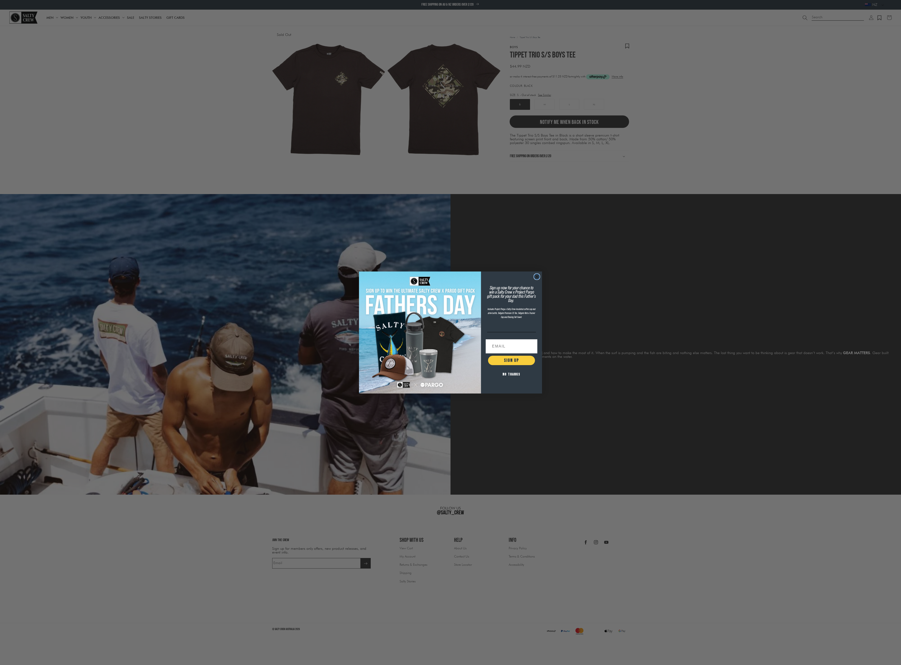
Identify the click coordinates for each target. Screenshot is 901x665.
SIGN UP (511, 360)
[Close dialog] (537, 276)
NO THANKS (511, 374)
